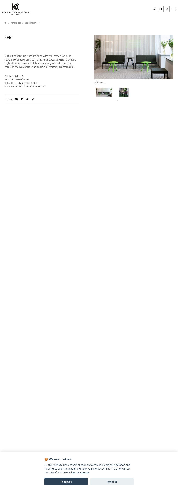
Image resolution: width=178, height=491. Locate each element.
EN (160, 9)
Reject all (112, 481)
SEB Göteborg (31, 23)
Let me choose (80, 472)
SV (154, 9)
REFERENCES (16, 23)
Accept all (66, 481)
